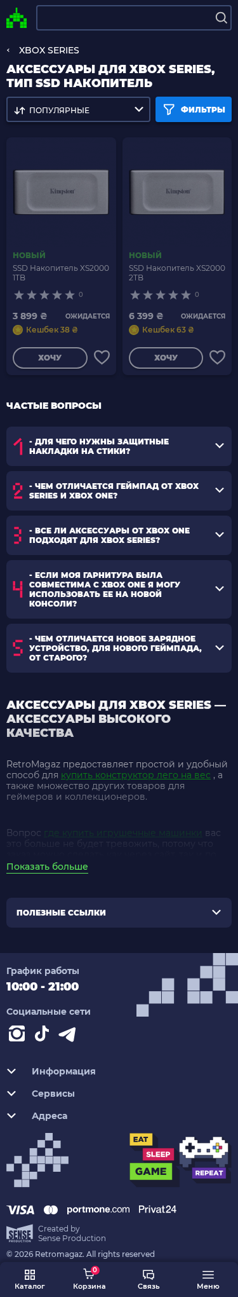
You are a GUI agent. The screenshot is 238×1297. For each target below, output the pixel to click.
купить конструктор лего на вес (136, 775)
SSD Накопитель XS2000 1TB (61, 272)
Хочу (50, 357)
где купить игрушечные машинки (123, 833)
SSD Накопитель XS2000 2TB (177, 272)
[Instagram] (19, 1036)
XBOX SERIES (49, 50)
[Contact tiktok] (44, 1036)
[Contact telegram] (70, 1036)
